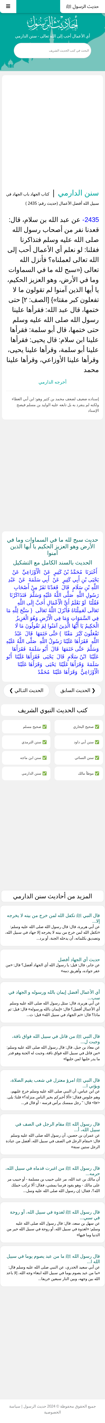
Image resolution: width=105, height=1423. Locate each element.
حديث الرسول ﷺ (82, 6)
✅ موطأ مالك (88, 773)
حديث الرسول (34, 1406)
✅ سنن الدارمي (34, 773)
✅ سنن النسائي (87, 757)
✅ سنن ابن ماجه (33, 757)
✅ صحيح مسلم (35, 726)
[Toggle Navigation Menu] (8, 6)
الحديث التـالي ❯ (26, 690)
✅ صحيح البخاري (86, 726)
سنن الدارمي (77, 192)
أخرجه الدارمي (52, 382)
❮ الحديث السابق (78, 690)
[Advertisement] (52, 133)
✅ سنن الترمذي (34, 741)
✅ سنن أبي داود (86, 741)
